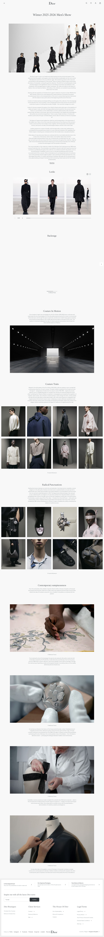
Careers (55, 917)
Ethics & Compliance (58, 914)
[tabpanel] (52, 267)
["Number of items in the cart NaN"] (100, 3)
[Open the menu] (4, 3)
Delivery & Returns (33, 914)
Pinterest (31, 932)
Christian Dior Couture (9, 911)
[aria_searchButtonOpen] (86, 3)
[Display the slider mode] (87, 174)
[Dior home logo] (52, 3)
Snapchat (36, 932)
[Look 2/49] (52, 196)
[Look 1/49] (25, 196)
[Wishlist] (91, 3)
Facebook (24, 932)
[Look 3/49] (78, 196)
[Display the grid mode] (90, 174)
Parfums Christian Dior (9, 913)
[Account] (96, 3)
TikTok (11, 932)
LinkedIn (43, 932)
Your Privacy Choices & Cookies (85, 917)
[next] (22, 218)
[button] (101, 264)
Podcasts (48, 932)
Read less (52, 163)
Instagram (16, 932)
